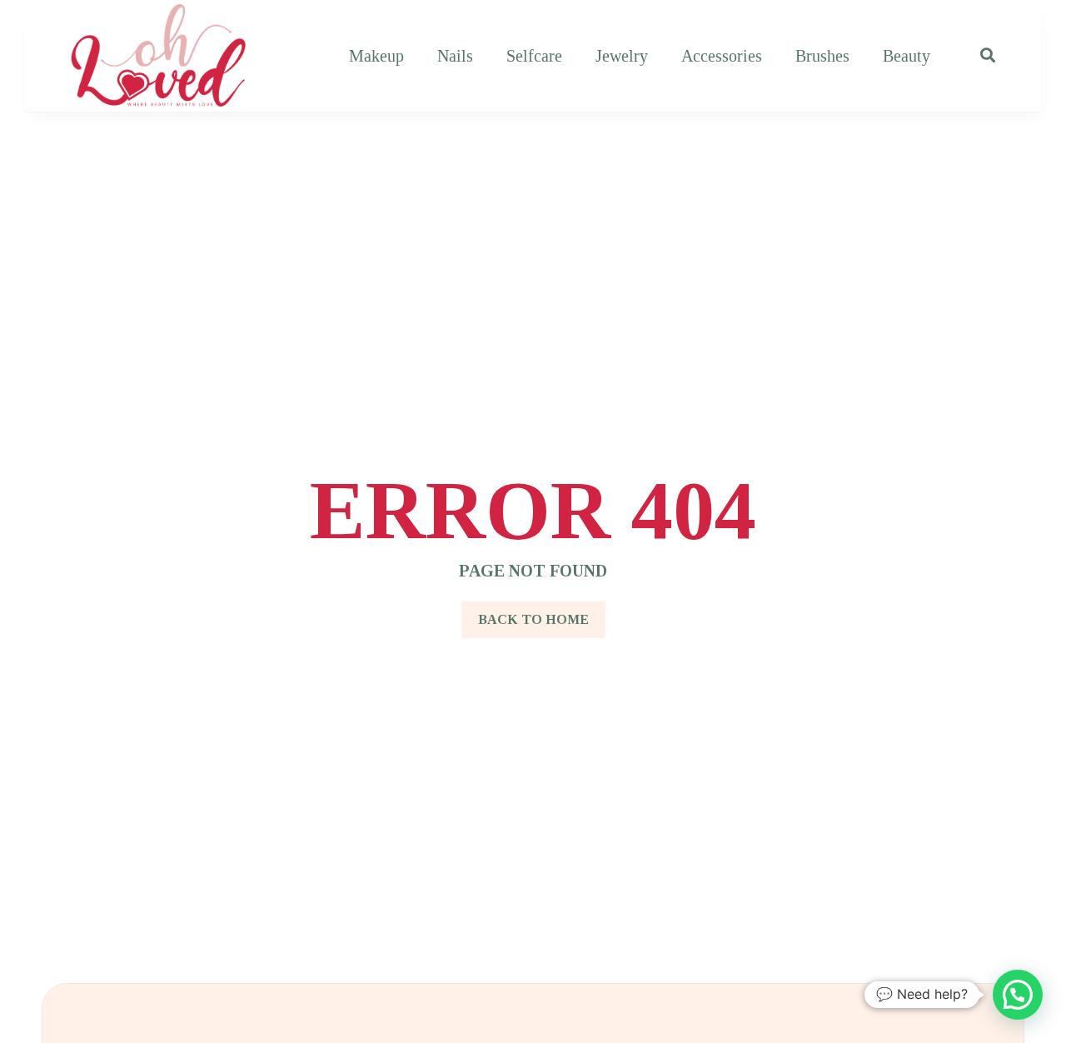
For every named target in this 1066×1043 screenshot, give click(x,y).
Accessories (721, 56)
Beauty (906, 56)
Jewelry (621, 56)
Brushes (822, 56)
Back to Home (533, 619)
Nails (455, 56)
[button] (1018, 995)
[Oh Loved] (158, 56)
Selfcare (534, 56)
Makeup (376, 56)
